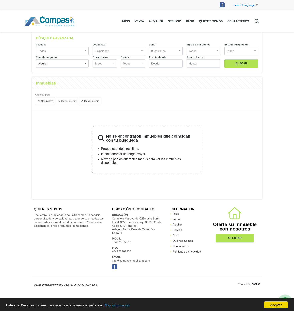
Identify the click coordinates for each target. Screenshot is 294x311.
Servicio (174, 21)
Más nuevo (46, 101)
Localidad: (99, 44)
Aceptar (276, 304)
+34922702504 (121, 251)
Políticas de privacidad (187, 251)
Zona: (152, 44)
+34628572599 (121, 242)
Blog (190, 21)
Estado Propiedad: (236, 44)
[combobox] (62, 51)
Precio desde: (158, 57)
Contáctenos (238, 21)
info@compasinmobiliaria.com (131, 260)
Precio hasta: (195, 57)
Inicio (125, 21)
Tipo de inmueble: (198, 44)
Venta (139, 21)
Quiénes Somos (211, 21)
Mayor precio (91, 101)
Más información (117, 304)
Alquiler (156, 21)
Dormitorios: (101, 57)
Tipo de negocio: (47, 57)
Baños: (125, 57)
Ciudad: (41, 44)
